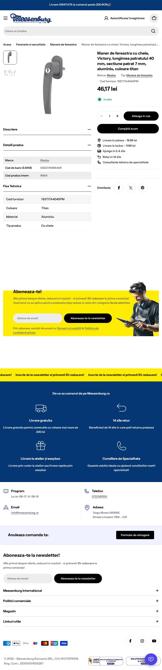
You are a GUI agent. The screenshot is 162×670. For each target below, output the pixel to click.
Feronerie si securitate (30, 44)
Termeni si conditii (69, 328)
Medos (44, 160)
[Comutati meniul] (5, 18)
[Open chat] (151, 659)
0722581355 (99, 496)
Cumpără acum (128, 128)
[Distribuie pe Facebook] (119, 188)
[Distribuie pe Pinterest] (142, 188)
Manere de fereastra (63, 44)
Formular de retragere (135, 535)
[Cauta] (153, 31)
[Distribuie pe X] (131, 188)
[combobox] (81, 31)
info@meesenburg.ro (25, 512)
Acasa (7, 44)
